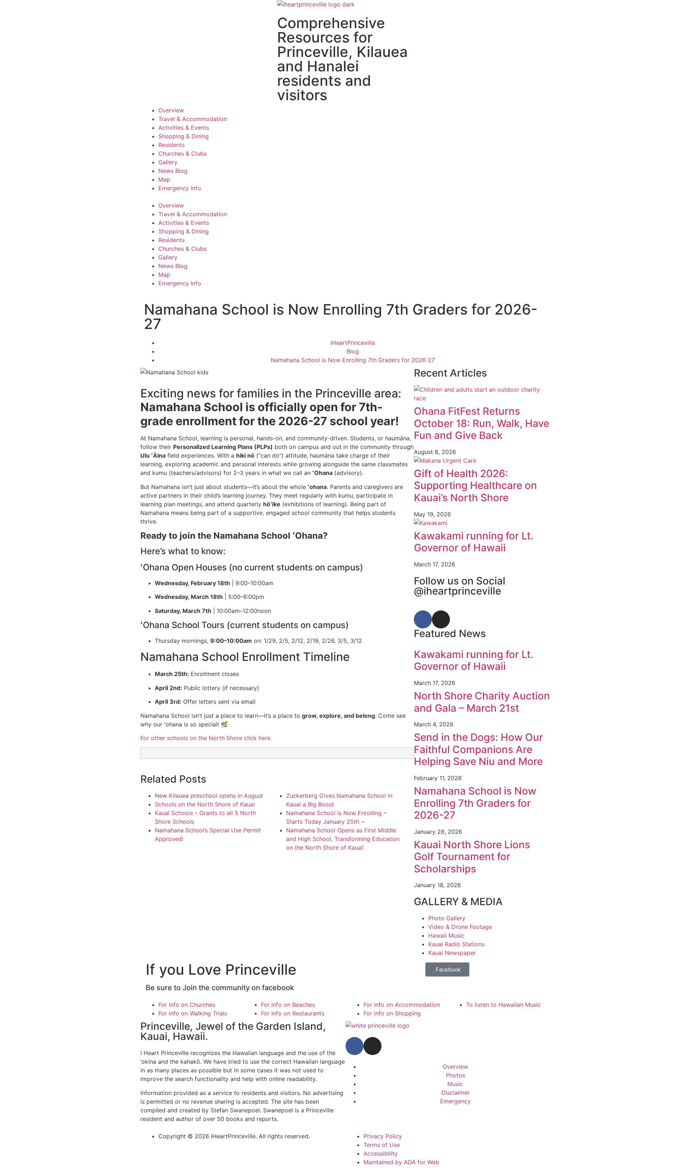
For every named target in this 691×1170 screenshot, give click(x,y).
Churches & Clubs (182, 153)
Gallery (167, 162)
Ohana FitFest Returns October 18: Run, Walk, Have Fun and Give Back (481, 423)
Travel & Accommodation (192, 119)
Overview (171, 110)
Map (164, 179)
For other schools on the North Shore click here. (206, 738)
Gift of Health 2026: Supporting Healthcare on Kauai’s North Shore (475, 485)
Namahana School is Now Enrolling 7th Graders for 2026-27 (475, 803)
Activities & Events (183, 127)
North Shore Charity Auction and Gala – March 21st (482, 702)
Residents (171, 144)
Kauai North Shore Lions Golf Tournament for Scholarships (472, 856)
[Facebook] (423, 619)
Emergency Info (179, 188)
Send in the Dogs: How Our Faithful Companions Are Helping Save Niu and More (478, 749)
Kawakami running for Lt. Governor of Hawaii (473, 542)
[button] (345, 196)
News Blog (173, 170)
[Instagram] (441, 619)
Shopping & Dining (183, 136)
